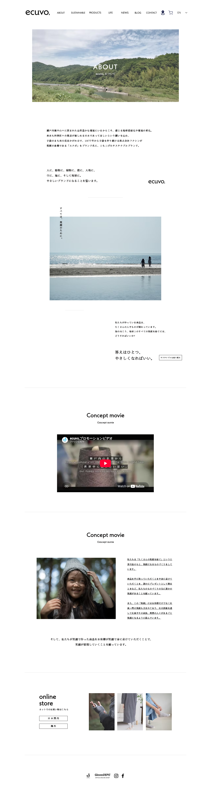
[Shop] (163, 12)
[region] (61, 12)
